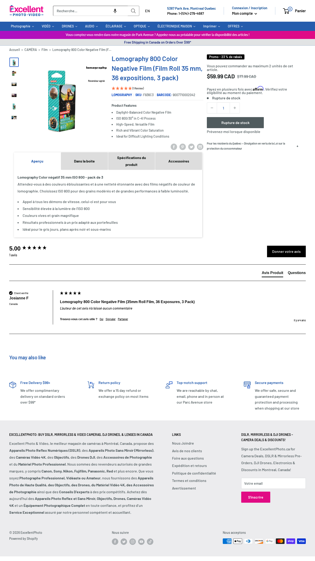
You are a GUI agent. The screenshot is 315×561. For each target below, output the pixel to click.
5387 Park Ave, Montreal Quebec (191, 8)
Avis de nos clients (187, 451)
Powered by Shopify (23, 538)
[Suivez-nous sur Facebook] (115, 541)
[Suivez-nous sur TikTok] (150, 541)
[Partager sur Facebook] (174, 146)
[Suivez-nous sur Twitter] (124, 541)
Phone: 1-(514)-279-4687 (185, 13)
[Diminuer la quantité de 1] (212, 108)
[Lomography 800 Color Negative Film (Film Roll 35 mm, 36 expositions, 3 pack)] (14, 62)
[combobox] (90, 11)
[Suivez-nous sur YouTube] (141, 541)
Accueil (14, 50)
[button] (115, 11)
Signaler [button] (111, 319)
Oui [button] (101, 319)
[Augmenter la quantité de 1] (235, 108)
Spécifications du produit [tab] (131, 161)
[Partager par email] (200, 146)
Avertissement (184, 488)
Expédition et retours (189, 465)
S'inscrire (255, 497)
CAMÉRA (30, 50)
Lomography (122, 95)
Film (45, 50)
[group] (33, 248)
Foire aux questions (188, 458)
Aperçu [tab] (37, 161)
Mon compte (242, 13)
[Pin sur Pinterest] (182, 146)
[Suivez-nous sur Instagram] (132, 541)
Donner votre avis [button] (286, 251)
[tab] (272, 273)
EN (147, 11)
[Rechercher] (133, 11)
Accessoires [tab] (178, 161)
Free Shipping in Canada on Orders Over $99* (157, 42)
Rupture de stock (235, 122)
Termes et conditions (189, 480)
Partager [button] (123, 319)
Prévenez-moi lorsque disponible (233, 131)
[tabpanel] (108, 203)
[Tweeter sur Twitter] (191, 146)
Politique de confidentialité (194, 473)
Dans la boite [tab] (84, 161)
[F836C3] (14, 73)
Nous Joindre (183, 443)
